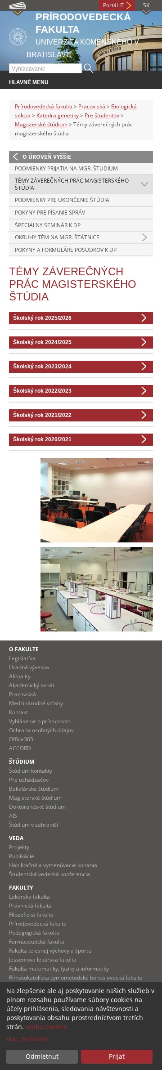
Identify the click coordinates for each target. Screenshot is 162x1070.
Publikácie (21, 856)
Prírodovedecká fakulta (43, 106)
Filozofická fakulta (31, 914)
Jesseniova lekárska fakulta (42, 959)
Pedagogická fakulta (34, 932)
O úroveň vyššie (46, 157)
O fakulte (24, 649)
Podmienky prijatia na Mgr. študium (66, 168)
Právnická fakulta (30, 905)
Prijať (117, 1056)
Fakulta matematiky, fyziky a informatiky (59, 968)
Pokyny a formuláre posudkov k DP (66, 250)
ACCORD (20, 748)
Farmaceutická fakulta (36, 941)
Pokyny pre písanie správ (50, 212)
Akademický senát (31, 685)
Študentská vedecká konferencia (49, 874)
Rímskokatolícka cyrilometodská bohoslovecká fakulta (76, 977)
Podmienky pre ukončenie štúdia (62, 200)
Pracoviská (91, 106)
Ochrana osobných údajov (41, 730)
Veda (16, 838)
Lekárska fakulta (29, 896)
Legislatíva (22, 658)
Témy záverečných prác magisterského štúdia (72, 184)
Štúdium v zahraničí (33, 824)
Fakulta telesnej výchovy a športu (50, 950)
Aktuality (20, 676)
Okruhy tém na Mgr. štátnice (57, 237)
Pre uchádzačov (29, 779)
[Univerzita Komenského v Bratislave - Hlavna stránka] (18, 35)
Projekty (19, 847)
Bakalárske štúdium (33, 788)
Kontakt (18, 712)
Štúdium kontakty (30, 771)
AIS (13, 815)
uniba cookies (46, 1026)
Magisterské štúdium (41, 124)
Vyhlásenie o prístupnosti (40, 721)
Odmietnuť (42, 1056)
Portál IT (113, 5)
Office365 (21, 739)
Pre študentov (102, 115)
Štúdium (21, 762)
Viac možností (27, 1038)
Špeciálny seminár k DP (48, 225)
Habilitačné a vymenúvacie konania (53, 865)
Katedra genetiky (57, 115)
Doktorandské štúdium (37, 806)
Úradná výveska (29, 667)
